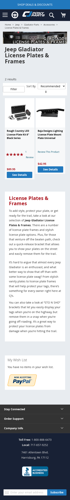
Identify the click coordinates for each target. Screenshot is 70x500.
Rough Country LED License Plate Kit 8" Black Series (18, 134)
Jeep (17, 24)
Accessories (49, 24)
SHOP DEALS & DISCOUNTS (35, 4)
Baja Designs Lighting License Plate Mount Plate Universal (50, 134)
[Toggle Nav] (5, 15)
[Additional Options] (22, 385)
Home (8, 24)
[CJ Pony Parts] (33, 15)
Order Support (14, 419)
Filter (13, 89)
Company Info (13, 428)
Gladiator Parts (31, 24)
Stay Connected (14, 409)
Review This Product (48, 151)
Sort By (31, 86)
